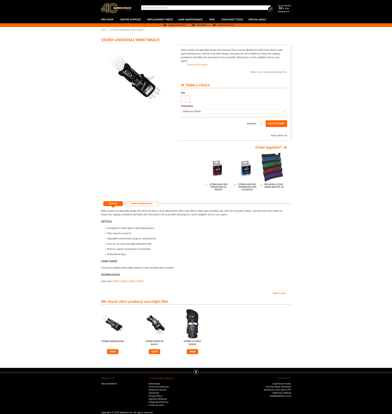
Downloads (154, 383)
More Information (141, 204)
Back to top (279, 293)
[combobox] (205, 7)
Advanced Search (157, 389)
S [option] (185, 99)
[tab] (113, 204)
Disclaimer (154, 392)
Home (104, 30)
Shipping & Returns (159, 402)
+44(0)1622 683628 (281, 392)
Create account (156, 405)
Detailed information (197, 65)
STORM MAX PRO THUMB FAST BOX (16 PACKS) (247, 187)
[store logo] (116, 8)
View (112, 351)
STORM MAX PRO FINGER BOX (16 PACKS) (218, 187)
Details (113, 204)
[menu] (196, 19)
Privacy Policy (155, 395)
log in (260, 71)
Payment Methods (158, 398)
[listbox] (234, 99)
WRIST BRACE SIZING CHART (128, 281)
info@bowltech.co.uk (280, 395)
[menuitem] (108, 19)
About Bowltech (109, 383)
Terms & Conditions (159, 386)
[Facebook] (196, 373)
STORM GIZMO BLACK (113, 341)
